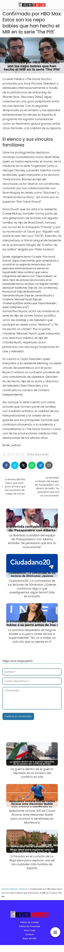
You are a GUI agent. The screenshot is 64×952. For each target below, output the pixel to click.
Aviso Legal (29, 930)
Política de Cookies (29, 922)
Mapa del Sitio (30, 938)
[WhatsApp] (32, 465)
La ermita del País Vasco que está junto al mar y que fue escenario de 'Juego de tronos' (15, 486)
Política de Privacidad (29, 926)
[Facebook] (6, 465)
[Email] (49, 465)
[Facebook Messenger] (14, 465)
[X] (23, 465)
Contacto (29, 934)
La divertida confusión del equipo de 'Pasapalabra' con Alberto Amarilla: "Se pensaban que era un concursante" (47, 486)
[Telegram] (40, 465)
